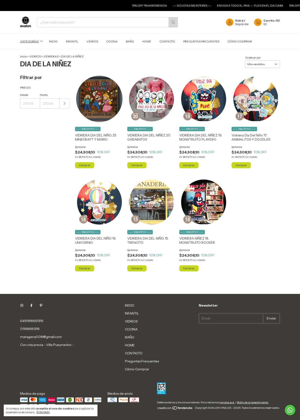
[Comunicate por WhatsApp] (290, 410)
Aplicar (65, 104)
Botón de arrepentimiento (252, 402)
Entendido (43, 412)
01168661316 (30, 329)
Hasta (44, 95)
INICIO (53, 41)
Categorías (29, 41)
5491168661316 (31, 321)
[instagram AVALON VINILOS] (21, 305)
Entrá (239, 20)
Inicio (23, 56)
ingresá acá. (227, 402)
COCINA (112, 41)
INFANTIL (72, 41)
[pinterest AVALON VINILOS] (41, 305)
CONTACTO (167, 41)
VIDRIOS (92, 41)
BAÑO (130, 41)
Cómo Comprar (240, 41)
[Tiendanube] (175, 409)
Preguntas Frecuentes (201, 41)
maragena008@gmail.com (41, 337)
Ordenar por (253, 57)
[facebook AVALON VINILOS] (31, 305)
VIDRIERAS (50, 56)
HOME (146, 41)
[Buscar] (173, 22)
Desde (24, 95)
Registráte (241, 24)
